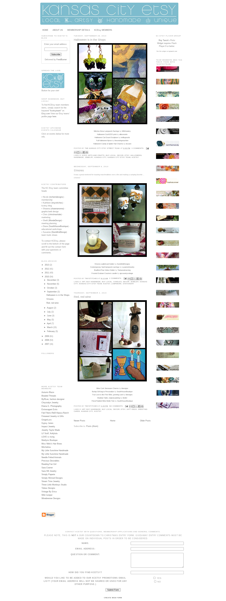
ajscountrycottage (126, 273)
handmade (79, 157)
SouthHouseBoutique (58, 226)
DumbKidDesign (59, 232)
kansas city (100, 157)
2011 (47, 272)
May (49, 319)
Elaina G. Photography (52, 406)
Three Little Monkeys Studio (54, 485)
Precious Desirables (50, 461)
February (51, 331)
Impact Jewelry (48, 426)
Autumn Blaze (48, 392)
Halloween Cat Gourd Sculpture (106, 137)
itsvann (128, 144)
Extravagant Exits (49, 409)
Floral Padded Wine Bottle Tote (103, 401)
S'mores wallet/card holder (104, 264)
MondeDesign (55, 220)
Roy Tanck (163, 40)
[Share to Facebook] (83, 152)
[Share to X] (81, 152)
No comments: (116, 406)
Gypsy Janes (47, 423)
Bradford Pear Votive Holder (104, 270)
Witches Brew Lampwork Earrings (106, 131)
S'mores (50, 299)
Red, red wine (52, 303)
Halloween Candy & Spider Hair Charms (108, 144)
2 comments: (115, 278)
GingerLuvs (47, 420)
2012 (47, 269)
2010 (47, 276)
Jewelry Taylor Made (51, 430)
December (52, 280)
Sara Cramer (47, 467)
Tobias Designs (48, 488)
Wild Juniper (47, 495)
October (51, 288)
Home (112, 421)
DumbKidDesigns (123, 264)
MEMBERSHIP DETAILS (78, 30)
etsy (127, 155)
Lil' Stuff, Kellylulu (49, 433)
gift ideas (132, 409)
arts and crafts (96, 155)
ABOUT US (58, 30)
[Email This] (75, 152)
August (50, 308)
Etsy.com (46, 113)
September (52, 292)
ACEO (84, 155)
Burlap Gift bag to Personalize (103, 391)
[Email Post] (147, 148)
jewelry (89, 157)
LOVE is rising (48, 437)
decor (120, 155)
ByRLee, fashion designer (53, 399)
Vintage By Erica (49, 491)
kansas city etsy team (119, 157)
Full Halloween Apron (104, 140)
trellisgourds (125, 137)
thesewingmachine (121, 140)
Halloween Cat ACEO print (107, 134)
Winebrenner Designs (51, 498)
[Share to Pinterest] (86, 152)
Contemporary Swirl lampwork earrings (104, 267)
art (83, 282)
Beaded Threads (49, 396)
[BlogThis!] (78, 152)
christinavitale (55, 214)
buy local (111, 155)
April (49, 323)
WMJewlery (126, 131)
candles (117, 282)
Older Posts (145, 421)
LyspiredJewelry (128, 267)
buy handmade (93, 282)
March (50, 327)
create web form (113, 598)
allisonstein (123, 134)
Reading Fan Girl (49, 464)
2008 (47, 340)
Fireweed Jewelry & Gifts (53, 416)
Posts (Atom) (92, 426)
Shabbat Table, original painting (108, 398)
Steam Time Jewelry (51, 481)
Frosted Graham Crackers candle (104, 273)
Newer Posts (79, 421)
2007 (47, 344)
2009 (47, 336)
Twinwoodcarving (124, 270)
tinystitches (57, 203)
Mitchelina (46, 447)
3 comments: (138, 148)
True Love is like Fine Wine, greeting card (107, 395)
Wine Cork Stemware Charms (107, 388)
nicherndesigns (56, 197)
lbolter (125, 398)
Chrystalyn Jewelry (50, 402)
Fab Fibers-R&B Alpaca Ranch (55, 413)
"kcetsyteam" (55, 110)
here (54, 116)
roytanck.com (172, 51)
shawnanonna (57, 208)
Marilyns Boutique (49, 440)
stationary (128, 284)
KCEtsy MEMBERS (103, 30)
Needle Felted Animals (51, 457)
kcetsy (135, 157)
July (49, 312)
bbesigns (124, 388)
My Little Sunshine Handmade (55, 450)
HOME (45, 30)
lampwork (116, 284)
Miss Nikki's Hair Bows (52, 444)
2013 (47, 265)
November (52, 284)
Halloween (136, 155)
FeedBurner (61, 59)
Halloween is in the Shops (57, 295)
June (49, 315)
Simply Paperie (48, 474)
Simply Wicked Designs (52, 478)
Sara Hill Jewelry (49, 471)
